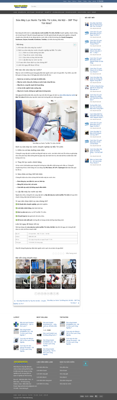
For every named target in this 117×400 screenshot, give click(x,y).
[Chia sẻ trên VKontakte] (48, 293)
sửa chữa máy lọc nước (67, 95)
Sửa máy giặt (64, 374)
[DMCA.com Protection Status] (85, 363)
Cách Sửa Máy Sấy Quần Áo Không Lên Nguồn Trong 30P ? (96, 79)
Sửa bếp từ (63, 377)
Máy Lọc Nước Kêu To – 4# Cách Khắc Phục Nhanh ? (96, 161)
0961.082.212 (27, 384)
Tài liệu (85, 1)
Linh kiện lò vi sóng (42, 384)
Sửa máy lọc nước (65, 384)
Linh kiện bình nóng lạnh (44, 380)
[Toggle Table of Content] (74, 44)
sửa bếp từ (48, 12)
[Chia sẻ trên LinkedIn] (51, 293)
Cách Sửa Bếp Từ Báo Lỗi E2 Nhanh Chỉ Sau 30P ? (95, 133)
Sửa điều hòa (64, 367)
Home (64, 1)
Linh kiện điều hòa (42, 367)
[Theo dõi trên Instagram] (99, 1)
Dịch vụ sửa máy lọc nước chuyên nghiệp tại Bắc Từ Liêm (39, 50)
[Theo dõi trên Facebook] (97, 1)
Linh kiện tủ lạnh (42, 370)
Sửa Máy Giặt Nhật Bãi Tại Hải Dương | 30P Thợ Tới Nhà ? (96, 24)
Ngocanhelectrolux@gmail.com (27, 386)
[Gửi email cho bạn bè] (42, 293)
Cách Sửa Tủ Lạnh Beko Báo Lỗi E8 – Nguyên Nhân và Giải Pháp (96, 60)
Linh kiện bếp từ (42, 377)
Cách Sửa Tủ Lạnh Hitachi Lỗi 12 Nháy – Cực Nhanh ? (96, 70)
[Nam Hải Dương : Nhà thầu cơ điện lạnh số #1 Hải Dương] (21, 6)
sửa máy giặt (40, 12)
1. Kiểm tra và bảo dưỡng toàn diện (32, 52)
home (15, 12)
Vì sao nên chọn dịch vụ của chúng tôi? (32, 62)
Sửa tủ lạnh (63, 370)
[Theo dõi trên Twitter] (100, 1)
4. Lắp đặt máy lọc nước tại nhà (31, 60)
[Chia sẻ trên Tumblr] (54, 293)
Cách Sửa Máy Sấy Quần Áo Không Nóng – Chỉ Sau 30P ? (96, 151)
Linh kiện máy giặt (42, 374)
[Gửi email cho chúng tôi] (102, 1)
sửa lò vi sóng (82, 12)
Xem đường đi (23, 388)
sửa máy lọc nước (71, 12)
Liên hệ (94, 1)
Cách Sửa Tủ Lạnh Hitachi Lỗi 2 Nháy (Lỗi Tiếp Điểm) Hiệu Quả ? (96, 97)
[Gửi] (101, 6)
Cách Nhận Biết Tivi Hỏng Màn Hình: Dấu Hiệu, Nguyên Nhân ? (96, 115)
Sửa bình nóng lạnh (66, 380)
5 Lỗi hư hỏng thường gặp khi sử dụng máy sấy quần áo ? (96, 87)
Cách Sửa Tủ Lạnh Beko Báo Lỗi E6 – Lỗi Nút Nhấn (96, 142)
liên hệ (94, 12)
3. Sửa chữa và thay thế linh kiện (32, 57)
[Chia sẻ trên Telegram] (57, 293)
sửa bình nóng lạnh (58, 12)
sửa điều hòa (22, 12)
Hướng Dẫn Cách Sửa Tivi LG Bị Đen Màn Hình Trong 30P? (96, 107)
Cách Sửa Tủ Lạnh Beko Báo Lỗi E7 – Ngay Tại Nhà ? (96, 124)
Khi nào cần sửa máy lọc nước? (30, 47)
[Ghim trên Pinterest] (45, 293)
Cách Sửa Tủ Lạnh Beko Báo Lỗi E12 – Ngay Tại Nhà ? (96, 33)
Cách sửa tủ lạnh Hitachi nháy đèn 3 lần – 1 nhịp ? (95, 51)
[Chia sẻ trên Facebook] (35, 293)
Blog (90, 1)
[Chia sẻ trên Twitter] (39, 293)
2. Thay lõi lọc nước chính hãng (31, 55)
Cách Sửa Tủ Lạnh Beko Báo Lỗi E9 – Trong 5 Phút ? (96, 42)
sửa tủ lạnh (30, 12)
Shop (69, 1)
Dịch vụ (74, 1)
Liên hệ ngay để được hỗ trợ (28, 65)
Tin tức (79, 1)
